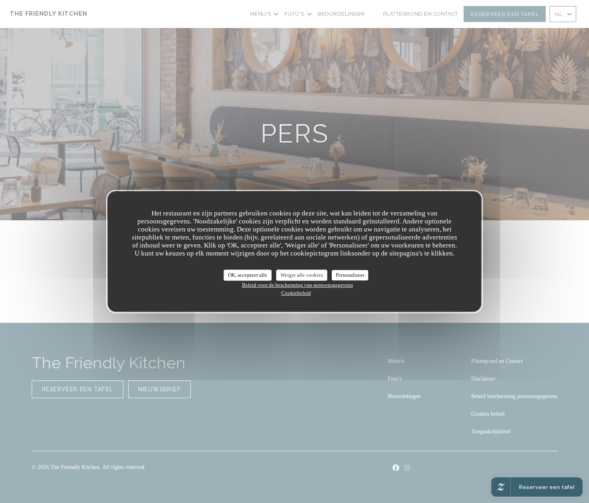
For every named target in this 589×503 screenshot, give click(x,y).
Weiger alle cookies (301, 275)
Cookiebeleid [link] (296, 293)
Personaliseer (350, 275)
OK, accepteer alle (247, 275)
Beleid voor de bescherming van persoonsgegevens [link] (297, 285)
